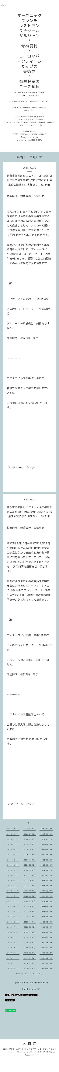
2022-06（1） (13, 896)
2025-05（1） (30, 849)
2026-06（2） (47, 829)
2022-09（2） (47, 891)
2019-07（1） (13, 942)
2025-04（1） (47, 849)
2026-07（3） (30, 829)
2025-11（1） (13, 844)
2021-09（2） (13, 906)
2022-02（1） (13, 901)
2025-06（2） (13, 849)
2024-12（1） (13, 860)
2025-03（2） (13, 854)
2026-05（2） (13, 834)
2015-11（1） (22, 973)
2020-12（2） (13, 922)
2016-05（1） (30, 968)
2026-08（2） (13, 829)
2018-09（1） (30, 953)
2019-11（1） (13, 937)
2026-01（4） (30, 839)
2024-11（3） (30, 860)
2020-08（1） (47, 922)
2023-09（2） (13, 880)
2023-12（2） (13, 875)
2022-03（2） (47, 896)
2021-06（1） (13, 911)
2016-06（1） (13, 968)
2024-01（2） (47, 870)
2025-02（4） (30, 854)
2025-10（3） (30, 844)
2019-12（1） (47, 932)
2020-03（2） (13, 932)
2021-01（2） (47, 916)
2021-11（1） (47, 901)
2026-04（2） (30, 834)
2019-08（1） (47, 937)
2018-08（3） (47, 953)
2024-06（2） (13, 865)
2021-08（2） (30, 906)
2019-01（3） (30, 948)
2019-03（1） (47, 942)
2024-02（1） (30, 870)
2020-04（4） (47, 927)
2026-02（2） (13, 839)
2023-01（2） (47, 885)
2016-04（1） (47, 968)
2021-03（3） (13, 916)
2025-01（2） (47, 854)
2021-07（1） (47, 906)
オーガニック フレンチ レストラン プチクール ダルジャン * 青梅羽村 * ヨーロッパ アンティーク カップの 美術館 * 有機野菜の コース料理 (29, 51)
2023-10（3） (47, 875)
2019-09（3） (30, 937)
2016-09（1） (30, 963)
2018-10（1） (13, 953)
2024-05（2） (30, 865)
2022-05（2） (30, 896)
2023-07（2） (47, 880)
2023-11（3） (30, 875)
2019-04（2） (30, 942)
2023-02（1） (30, 885)
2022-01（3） (30, 901)
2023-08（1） (30, 880)
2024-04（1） (47, 865)
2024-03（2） (13, 870)
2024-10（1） (47, 860)
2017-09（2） (30, 958)
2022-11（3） (13, 891)
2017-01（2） (47, 958)
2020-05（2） (30, 927)
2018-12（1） (47, 948)
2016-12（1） (13, 963)
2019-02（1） (13, 948)
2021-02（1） (30, 916)
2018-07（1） (13, 958)
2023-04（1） (13, 885)
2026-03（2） (47, 834)
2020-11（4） (30, 922)
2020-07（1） (13, 927)
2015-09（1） (38, 973)
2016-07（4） (47, 963)
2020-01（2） (30, 932)
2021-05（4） (30, 911)
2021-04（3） (47, 911)
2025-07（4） (47, 844)
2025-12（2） (47, 839)
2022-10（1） (30, 891)
